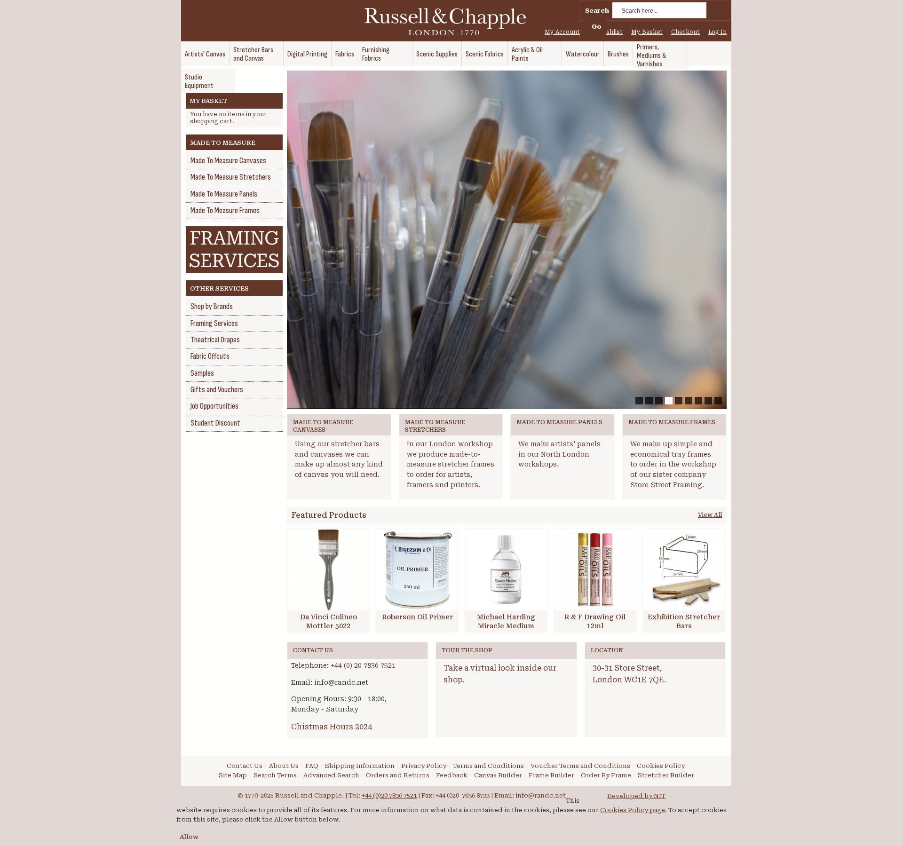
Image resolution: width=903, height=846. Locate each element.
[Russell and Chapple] (453, 21)
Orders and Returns (397, 775)
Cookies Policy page (632, 810)
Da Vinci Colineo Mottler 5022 (328, 621)
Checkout (685, 32)
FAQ (311, 765)
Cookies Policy (661, 765)
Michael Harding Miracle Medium (506, 621)
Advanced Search (331, 775)
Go (597, 26)
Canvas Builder (498, 775)
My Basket (647, 32)
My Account (562, 32)
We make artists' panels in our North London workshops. (559, 454)
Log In (717, 32)
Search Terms (275, 775)
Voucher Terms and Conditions (580, 765)
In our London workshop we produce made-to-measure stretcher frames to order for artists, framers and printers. (450, 464)
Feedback (451, 775)
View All (710, 515)
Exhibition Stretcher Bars (684, 621)
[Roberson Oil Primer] (417, 569)
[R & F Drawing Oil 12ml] (595, 569)
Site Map (233, 775)
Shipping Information (360, 765)
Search (597, 10)
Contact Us (244, 765)
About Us (284, 765)
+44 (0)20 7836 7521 (389, 795)
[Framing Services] (234, 230)
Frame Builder (551, 775)
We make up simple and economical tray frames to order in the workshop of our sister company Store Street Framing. (673, 464)
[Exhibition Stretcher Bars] (684, 569)
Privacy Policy (423, 765)
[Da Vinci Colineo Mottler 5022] (328, 569)
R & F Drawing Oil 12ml (595, 621)
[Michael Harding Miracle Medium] (506, 569)
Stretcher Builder (666, 775)
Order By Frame (606, 775)
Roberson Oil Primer (417, 617)
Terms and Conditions (488, 765)
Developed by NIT (636, 795)
